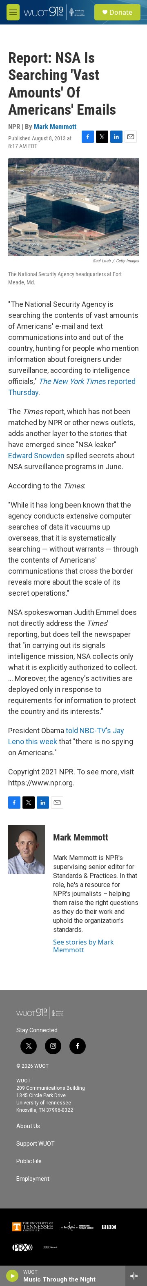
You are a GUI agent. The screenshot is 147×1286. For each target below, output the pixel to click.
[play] (12, 1276)
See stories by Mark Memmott (83, 946)
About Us (28, 1126)
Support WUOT (35, 1144)
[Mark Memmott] (26, 849)
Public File (29, 1161)
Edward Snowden (36, 455)
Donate (120, 12)
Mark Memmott (55, 126)
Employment (32, 1179)
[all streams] (136, 1276)
